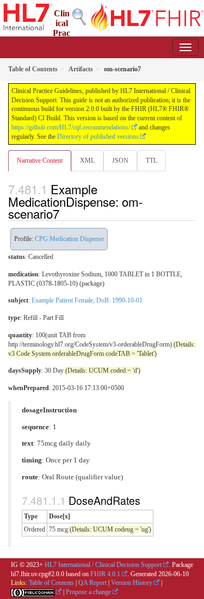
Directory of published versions (98, 136)
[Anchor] (65, 213)
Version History (131, 582)
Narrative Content (40, 160)
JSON (120, 160)
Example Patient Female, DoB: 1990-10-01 (87, 300)
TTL (151, 160)
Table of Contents (51, 582)
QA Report (92, 582)
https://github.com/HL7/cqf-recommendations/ (70, 127)
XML (87, 160)
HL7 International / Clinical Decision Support (103, 565)
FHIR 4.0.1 (105, 574)
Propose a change (88, 592)
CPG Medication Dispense (69, 239)
